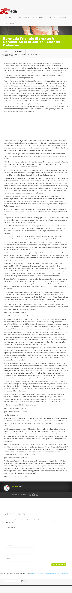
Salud (55, 17)
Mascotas (27, 17)
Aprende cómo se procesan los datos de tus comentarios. (50, 573)
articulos (18, 51)
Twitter (37, 494)
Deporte (11, 17)
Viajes (5, 23)
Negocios (42, 17)
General (12, 23)
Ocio (49, 17)
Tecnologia (63, 17)
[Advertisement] (36, 126)
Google (29, 494)
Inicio (5, 17)
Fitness (19, 17)
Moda (35, 17)
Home (6, 51)
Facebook (33, 494)
